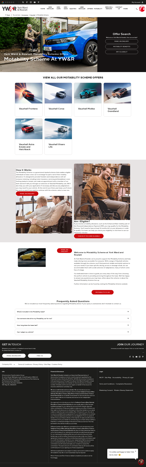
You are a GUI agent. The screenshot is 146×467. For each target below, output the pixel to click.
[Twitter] (23, 2)
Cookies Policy (57, 364)
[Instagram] (31, 2)
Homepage (24, 15)
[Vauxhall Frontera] (28, 93)
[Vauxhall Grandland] (117, 93)
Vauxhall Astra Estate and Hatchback (26, 147)
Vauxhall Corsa (56, 108)
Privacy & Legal (128, 377)
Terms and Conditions (107, 384)
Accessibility (116, 377)
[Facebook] (27, 2)
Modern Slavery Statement (123, 390)
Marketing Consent (106, 390)
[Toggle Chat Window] (141, 462)
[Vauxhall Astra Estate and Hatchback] (28, 129)
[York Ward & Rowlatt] (14, 8)
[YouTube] (34, 2)
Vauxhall (32, 15)
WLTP (101, 377)
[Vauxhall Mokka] (88, 93)
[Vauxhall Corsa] (58, 93)
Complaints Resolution (124, 384)
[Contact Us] (136, 8)
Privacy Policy (38, 364)
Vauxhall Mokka (86, 108)
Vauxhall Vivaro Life (57, 145)
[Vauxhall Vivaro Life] (58, 129)
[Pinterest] (38, 2)
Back (8, 15)
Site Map (47, 364)
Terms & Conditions (25, 364)
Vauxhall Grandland (113, 109)
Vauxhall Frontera (28, 108)
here (56, 457)
